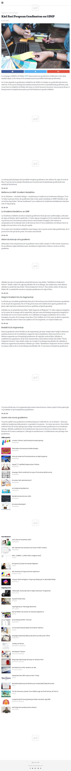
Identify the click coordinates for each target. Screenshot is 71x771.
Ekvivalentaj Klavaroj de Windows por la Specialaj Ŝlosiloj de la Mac (33, 683)
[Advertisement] (35, 148)
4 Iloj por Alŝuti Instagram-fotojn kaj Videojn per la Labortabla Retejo (34, 579)
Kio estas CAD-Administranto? (22, 480)
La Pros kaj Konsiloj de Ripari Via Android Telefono (27, 628)
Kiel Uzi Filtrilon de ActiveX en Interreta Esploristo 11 (28, 612)
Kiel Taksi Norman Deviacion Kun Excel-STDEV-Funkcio (29, 548)
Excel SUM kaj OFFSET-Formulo (21, 620)
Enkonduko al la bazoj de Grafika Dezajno (25, 448)
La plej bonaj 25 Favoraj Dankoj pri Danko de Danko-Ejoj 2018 (31, 699)
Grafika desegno (13, 13)
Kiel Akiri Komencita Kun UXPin (21, 496)
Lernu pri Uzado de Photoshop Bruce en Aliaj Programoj (29, 456)
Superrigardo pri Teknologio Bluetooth (24, 607)
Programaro (4, 13)
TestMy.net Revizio (18, 644)
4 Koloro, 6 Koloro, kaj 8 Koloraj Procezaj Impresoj (27, 440)
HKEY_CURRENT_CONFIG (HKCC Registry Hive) (26, 555)
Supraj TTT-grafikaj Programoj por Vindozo (25, 464)
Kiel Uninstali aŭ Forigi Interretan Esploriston (26, 571)
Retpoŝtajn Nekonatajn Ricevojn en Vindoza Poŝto (27, 660)
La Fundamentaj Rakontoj (20, 488)
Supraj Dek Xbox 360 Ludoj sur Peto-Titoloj (25, 675)
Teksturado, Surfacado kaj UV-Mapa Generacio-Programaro (31, 591)
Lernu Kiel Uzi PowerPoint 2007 (21, 540)
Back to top (35, 762)
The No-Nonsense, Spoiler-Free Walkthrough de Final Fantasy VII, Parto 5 (35, 691)
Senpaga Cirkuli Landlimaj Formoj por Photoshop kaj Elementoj (32, 472)
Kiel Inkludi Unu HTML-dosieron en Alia (24, 667)
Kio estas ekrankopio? (19, 504)
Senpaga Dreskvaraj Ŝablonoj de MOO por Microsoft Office (31, 636)
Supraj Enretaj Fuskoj (18, 599)
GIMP (26, 76)
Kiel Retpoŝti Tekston (18, 652)
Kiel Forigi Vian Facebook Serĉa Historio (24, 707)
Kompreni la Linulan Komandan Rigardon (25, 563)
